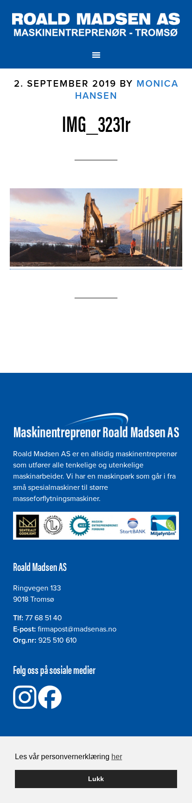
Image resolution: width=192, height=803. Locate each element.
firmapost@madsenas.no (77, 629)
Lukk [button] (96, 778)
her (116, 757)
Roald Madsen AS (96, 24)
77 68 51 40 (43, 618)
